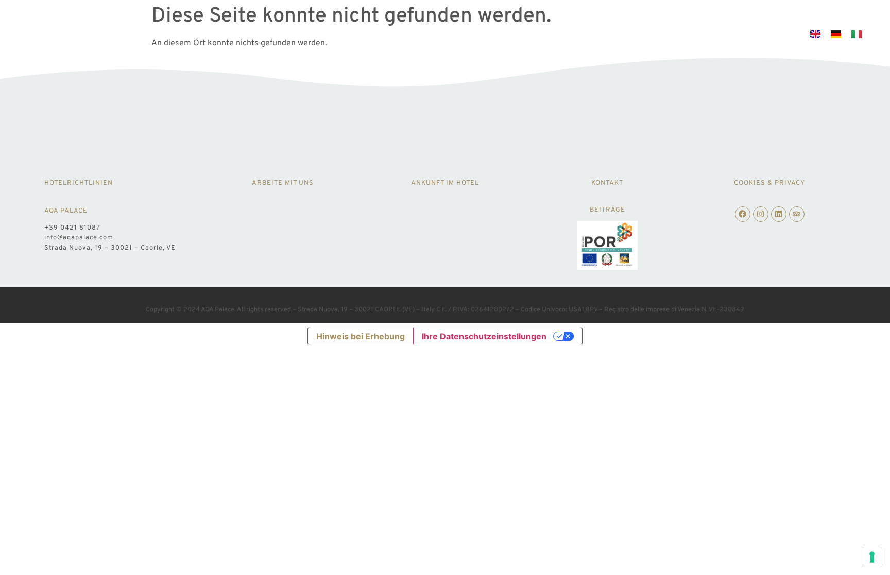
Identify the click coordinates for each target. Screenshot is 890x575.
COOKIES (749, 183)
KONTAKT (607, 183)
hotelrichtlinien (78, 183)
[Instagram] (760, 214)
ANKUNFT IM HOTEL (445, 183)
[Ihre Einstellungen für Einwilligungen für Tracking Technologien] (872, 557)
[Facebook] (742, 214)
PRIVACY (790, 183)
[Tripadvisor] (797, 214)
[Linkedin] (778, 214)
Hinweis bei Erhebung (360, 336)
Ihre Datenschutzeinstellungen (484, 336)
